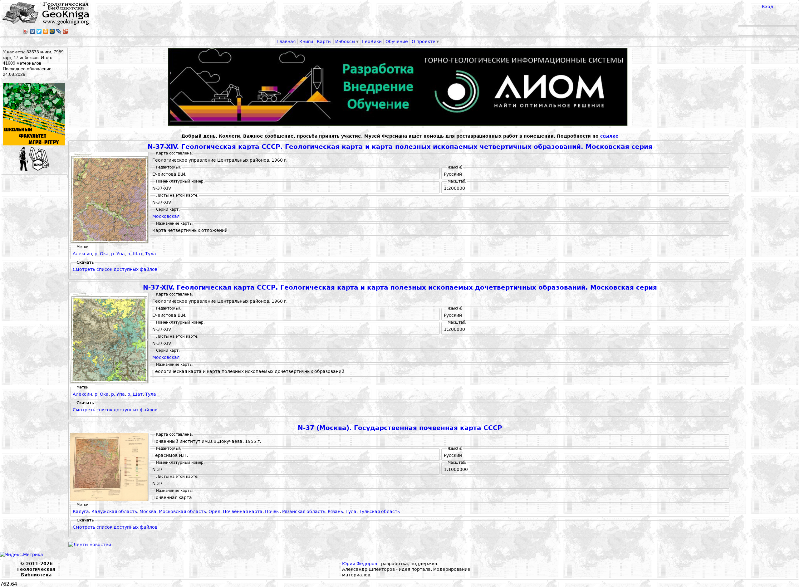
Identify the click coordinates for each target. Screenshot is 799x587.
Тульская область (379, 511)
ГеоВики (372, 41)
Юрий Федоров (359, 563)
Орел (214, 511)
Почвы (272, 511)
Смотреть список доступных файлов (115, 269)
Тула (150, 253)
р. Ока (102, 253)
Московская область (182, 511)
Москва (148, 511)
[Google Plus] (65, 31)
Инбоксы (345, 41)
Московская (165, 216)
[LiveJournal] (59, 31)
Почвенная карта (242, 511)
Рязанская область (303, 511)
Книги (306, 41)
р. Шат (135, 253)
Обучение (396, 41)
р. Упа (118, 253)
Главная (286, 41)
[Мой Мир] (52, 31)
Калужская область (114, 511)
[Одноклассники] (45, 31)
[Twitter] (39, 31)
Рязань (335, 511)
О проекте (423, 41)
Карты (324, 41)
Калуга (81, 511)
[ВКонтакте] (32, 31)
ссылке (609, 136)
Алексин (82, 253)
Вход (767, 6)
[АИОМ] (399, 87)
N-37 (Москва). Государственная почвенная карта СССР (400, 428)
